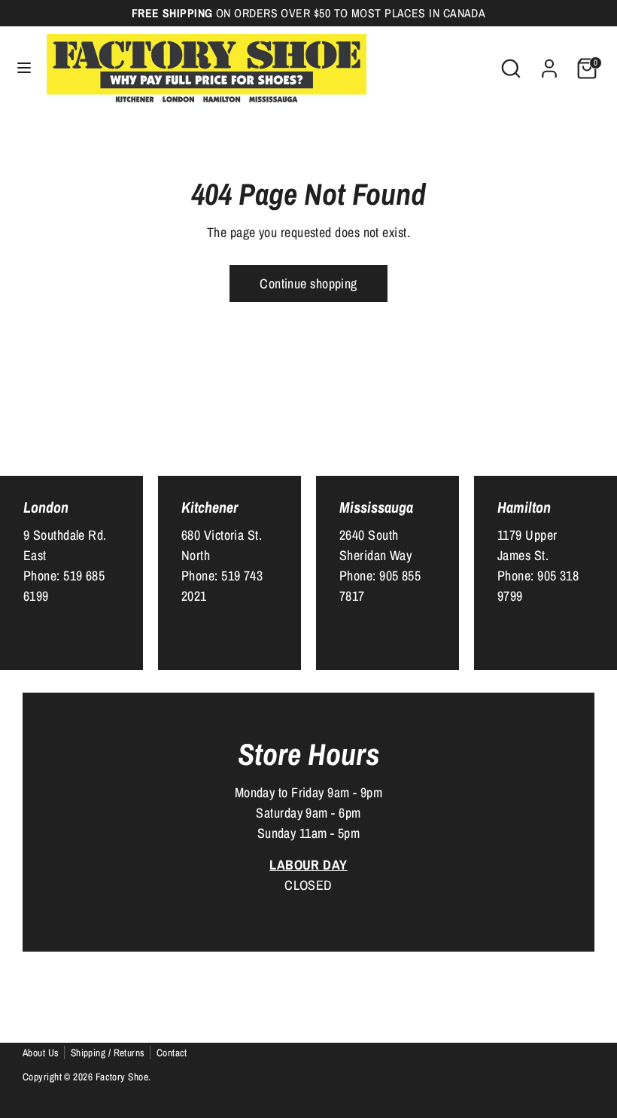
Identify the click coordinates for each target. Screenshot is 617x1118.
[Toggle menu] (24, 68)
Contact (172, 1052)
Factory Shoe (122, 1076)
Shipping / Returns (108, 1052)
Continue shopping (308, 283)
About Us (41, 1052)
